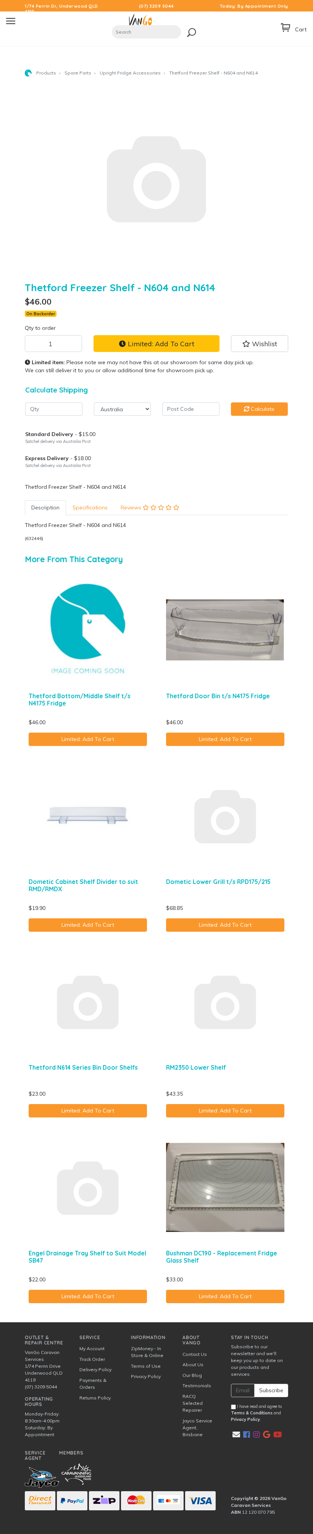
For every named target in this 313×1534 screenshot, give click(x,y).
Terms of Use (146, 1366)
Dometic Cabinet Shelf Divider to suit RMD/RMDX (83, 885)
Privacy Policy (146, 1376)
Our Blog (192, 1375)
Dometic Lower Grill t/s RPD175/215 (218, 881)
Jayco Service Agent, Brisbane (197, 1427)
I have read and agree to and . (256, 1413)
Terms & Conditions (252, 1413)
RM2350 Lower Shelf (196, 1067)
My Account (92, 1348)
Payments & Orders (92, 1383)
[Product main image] (156, 178)
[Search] (189, 31)
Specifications (90, 507)
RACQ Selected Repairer (192, 1403)
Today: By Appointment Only (254, 6)
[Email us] (236, 1434)
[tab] (45, 507)
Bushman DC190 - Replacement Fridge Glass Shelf (221, 1256)
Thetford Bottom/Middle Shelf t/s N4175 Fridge (80, 699)
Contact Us (194, 1354)
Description (45, 507)
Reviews (132, 507)
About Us (192, 1364)
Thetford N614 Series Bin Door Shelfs (83, 1067)
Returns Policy (95, 1398)
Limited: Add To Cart (160, 343)
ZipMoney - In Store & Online (147, 1352)
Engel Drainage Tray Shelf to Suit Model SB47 (87, 1256)
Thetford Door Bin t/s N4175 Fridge (218, 696)
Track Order (92, 1359)
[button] (259, 343)
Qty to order (40, 327)
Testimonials (196, 1385)
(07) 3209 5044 (156, 6)
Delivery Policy (95, 1369)
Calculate (261, 408)
